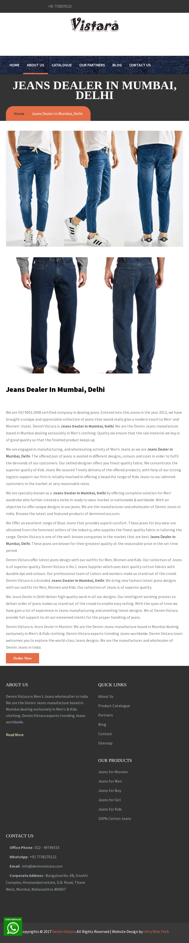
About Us (35, 64)
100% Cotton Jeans (114, 818)
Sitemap (105, 743)
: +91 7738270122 (33, 856)
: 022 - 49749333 (34, 847)
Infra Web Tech (156, 931)
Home (14, 64)
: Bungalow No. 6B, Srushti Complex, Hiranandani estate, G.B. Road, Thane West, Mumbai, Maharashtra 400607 (47, 882)
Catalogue (62, 64)
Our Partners (92, 64)
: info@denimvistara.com (36, 866)
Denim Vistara (64, 931)
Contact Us (140, 64)
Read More (15, 734)
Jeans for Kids (110, 809)
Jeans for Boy (109, 790)
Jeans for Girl (109, 799)
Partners (105, 715)
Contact (105, 733)
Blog (117, 64)
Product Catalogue (114, 705)
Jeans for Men (110, 781)
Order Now (22, 658)
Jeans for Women (113, 771)
